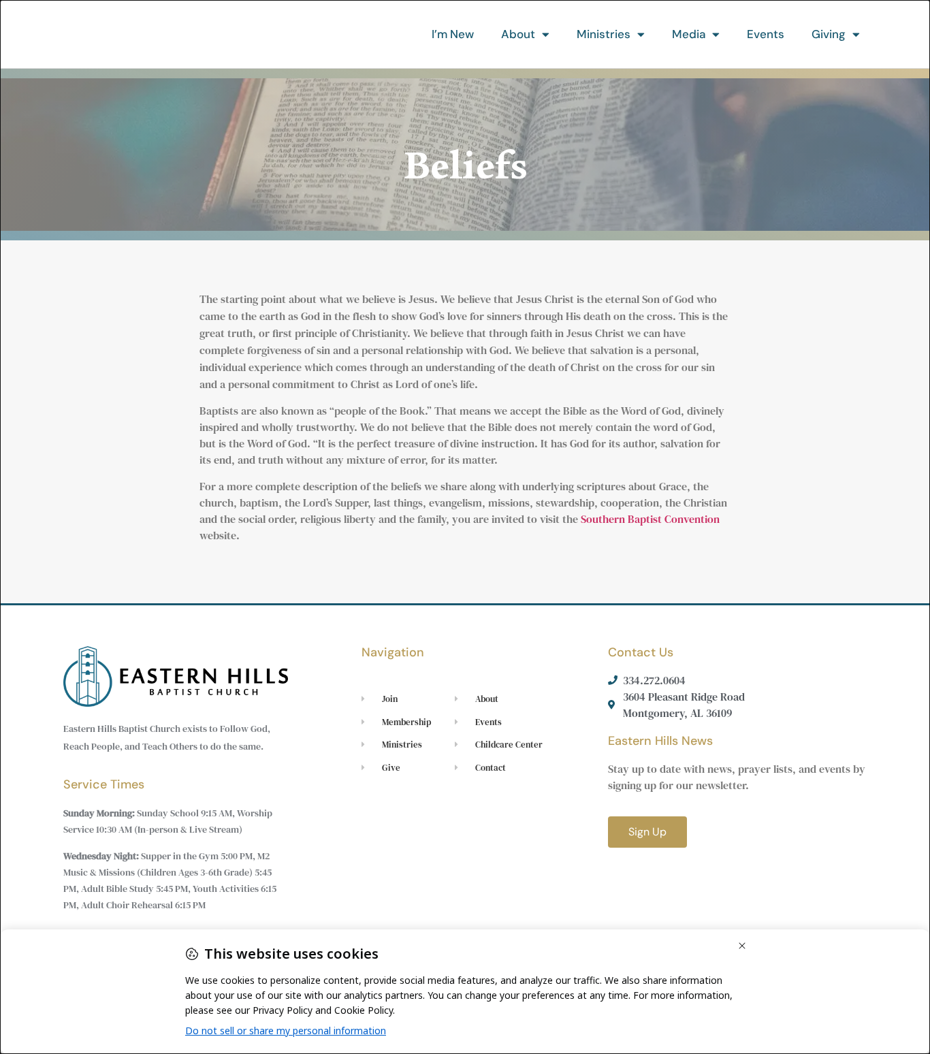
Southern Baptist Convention (650, 518)
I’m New (453, 34)
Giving (829, 34)
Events (765, 34)
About (518, 34)
